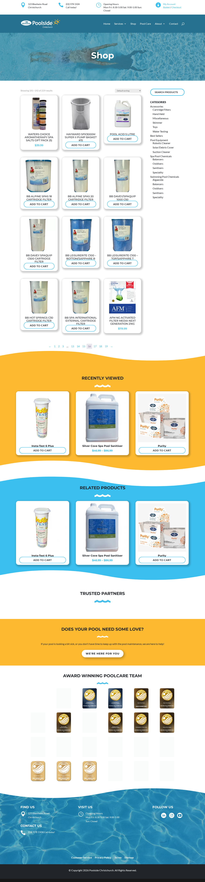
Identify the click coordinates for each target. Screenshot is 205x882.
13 (72, 346)
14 (78, 346)
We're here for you (102, 653)
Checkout (176, 7)
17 (95, 346)
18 (100, 346)
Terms (118, 857)
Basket (166, 7)
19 (106, 346)
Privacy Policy (103, 857)
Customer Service (81, 857)
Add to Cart (80, 144)
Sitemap (129, 857)
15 (83, 346)
